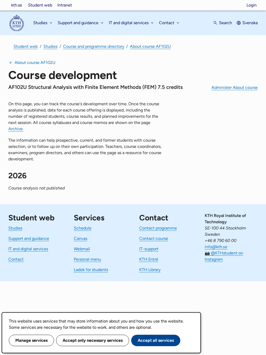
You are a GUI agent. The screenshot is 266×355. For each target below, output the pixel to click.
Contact (16, 259)
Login (252, 5)
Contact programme (158, 228)
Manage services (31, 340)
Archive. (15, 128)
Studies (50, 46)
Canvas (80, 238)
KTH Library (150, 269)
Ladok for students (91, 269)
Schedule (82, 228)
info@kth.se (216, 246)
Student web (40, 5)
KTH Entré (148, 259)
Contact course (153, 238)
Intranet (64, 5)
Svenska (250, 22)
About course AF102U (150, 46)
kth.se (16, 5)
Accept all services (156, 340)
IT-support (148, 248)
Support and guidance (28, 238)
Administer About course (234, 87)
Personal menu (87, 259)
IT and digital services (28, 248)
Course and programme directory (93, 46)
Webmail (82, 248)
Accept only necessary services (93, 340)
